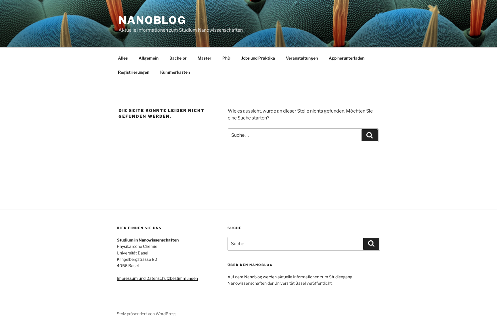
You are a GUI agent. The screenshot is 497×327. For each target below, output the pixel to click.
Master (204, 58)
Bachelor (178, 58)
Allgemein (148, 58)
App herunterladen (346, 58)
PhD (226, 58)
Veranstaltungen (302, 58)
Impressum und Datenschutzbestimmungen (157, 278)
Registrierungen (133, 72)
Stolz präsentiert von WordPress (146, 313)
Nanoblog (152, 20)
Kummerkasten (175, 72)
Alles (123, 58)
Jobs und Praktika (258, 58)
